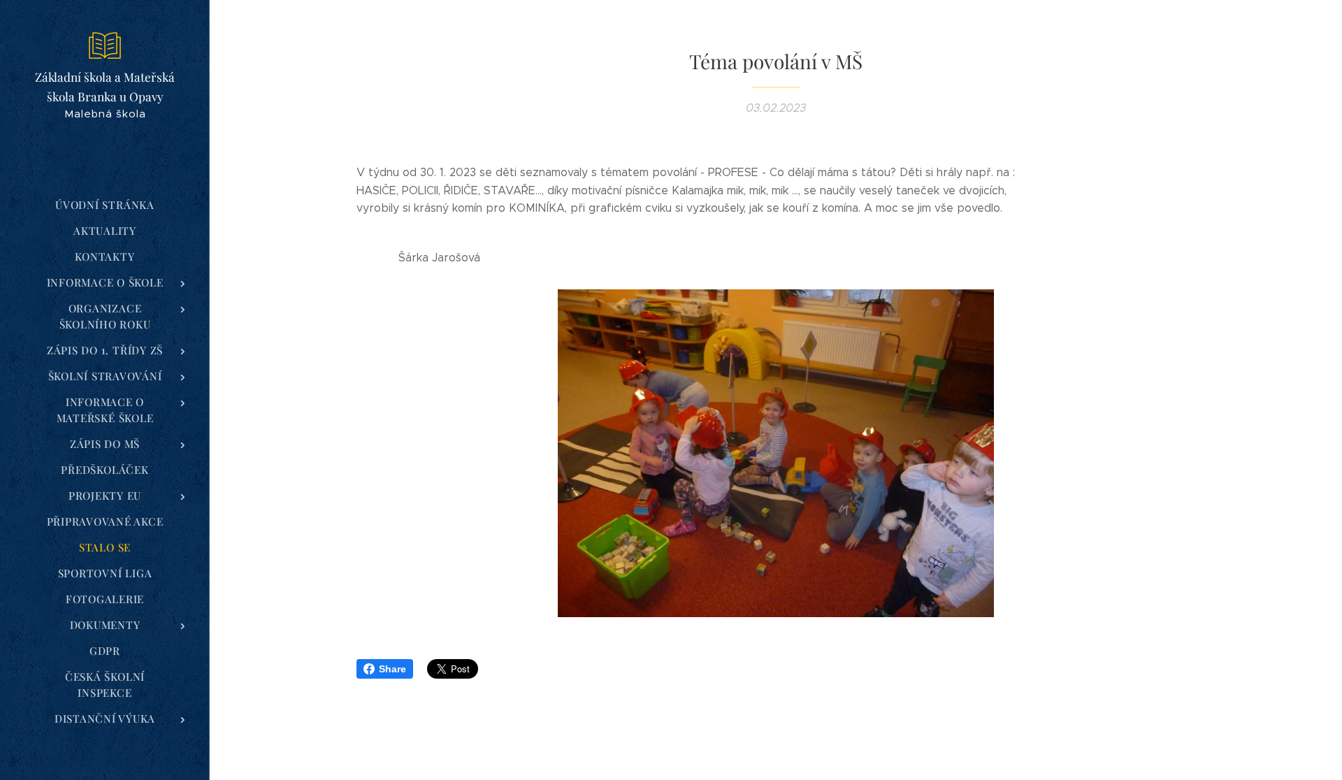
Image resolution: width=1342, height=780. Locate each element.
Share (392, 668)
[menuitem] (104, 205)
